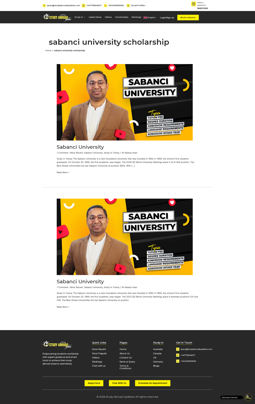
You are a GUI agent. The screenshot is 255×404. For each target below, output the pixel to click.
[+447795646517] (83, 6)
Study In (79, 17)
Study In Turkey (112, 152)
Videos (108, 17)
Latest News (95, 17)
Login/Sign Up (167, 17)
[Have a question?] (193, 4)
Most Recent (76, 152)
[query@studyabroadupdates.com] (44, 5)
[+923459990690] (105, 5)
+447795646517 (93, 5)
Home (48, 50)
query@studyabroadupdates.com (63, 5)
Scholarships (121, 17)
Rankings (136, 17)
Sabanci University (80, 147)
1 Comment (62, 152)
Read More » (63, 172)
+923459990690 (116, 5)
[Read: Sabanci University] (125, 102)
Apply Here (202, 8)
